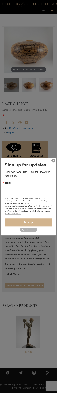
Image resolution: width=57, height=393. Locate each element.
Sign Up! (28, 222)
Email (8, 182)
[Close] (53, 160)
